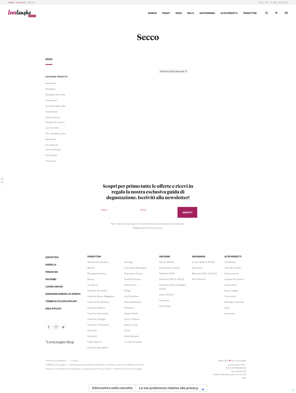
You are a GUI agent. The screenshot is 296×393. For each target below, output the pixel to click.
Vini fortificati (53, 149)
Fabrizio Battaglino (97, 347)
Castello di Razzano (98, 324)
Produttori (250, 13)
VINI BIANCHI (198, 256)
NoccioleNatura (132, 301)
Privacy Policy (103, 368)
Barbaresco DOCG (169, 267)
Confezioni (51, 100)
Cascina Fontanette (98, 301)
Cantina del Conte (97, 290)
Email (143, 209)
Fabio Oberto (94, 341)
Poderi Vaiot (131, 313)
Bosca (90, 279)
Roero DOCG (166, 294)
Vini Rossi (50, 160)
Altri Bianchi (199, 279)
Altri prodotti (229, 13)
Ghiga (127, 290)
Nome (104, 209)
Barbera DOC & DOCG (171, 279)
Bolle (190, 13)
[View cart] (276, 13)
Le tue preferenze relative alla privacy (168, 388)
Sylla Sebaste (131, 336)
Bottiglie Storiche (55, 94)
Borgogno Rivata (96, 273)
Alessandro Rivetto (98, 261)
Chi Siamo (50, 279)
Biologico (50, 88)
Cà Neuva (92, 284)
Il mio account (279, 2)
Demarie (92, 336)
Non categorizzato (55, 133)
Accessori (50, 83)
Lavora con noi (54, 286)
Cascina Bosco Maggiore (100, 296)
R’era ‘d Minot (131, 319)
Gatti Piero (130, 284)
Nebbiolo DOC (167, 273)
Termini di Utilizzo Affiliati (61, 301)
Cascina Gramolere (98, 313)
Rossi (179, 13)
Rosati (166, 13)
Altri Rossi (165, 305)
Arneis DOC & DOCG (203, 261)
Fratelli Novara (132, 279)
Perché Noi (51, 271)
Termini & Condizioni (55, 360)
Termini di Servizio (123, 368)
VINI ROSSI (164, 256)
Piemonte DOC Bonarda (172, 71)
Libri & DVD (52, 127)
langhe (19, 13)
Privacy (74, 360)
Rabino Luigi (131, 324)
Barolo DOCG (166, 261)
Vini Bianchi (51, 144)
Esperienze (51, 111)
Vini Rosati (51, 155)
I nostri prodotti (133, 341)
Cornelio (92, 330)
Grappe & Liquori (54, 122)
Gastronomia (207, 13)
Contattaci (52, 257)
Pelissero (129, 307)
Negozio (21, 2)
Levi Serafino (131, 296)
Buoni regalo (231, 290)
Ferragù (128, 261)
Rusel (127, 330)
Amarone (164, 300)
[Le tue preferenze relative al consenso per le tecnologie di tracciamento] (293, 390)
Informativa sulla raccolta (112, 388)
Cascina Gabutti (96, 307)
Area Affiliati (53, 308)
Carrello (50, 264)
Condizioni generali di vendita (63, 293)
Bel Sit (91, 267)
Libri (227, 307)
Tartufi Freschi (232, 267)
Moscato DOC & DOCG (204, 273)
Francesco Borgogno (135, 267)
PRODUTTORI (94, 256)
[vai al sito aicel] (59, 344)
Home (11, 2)
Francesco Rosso (133, 273)
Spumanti (50, 139)
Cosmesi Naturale (55, 105)
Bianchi (152, 13)
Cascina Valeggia (96, 319)
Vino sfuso (230, 296)
